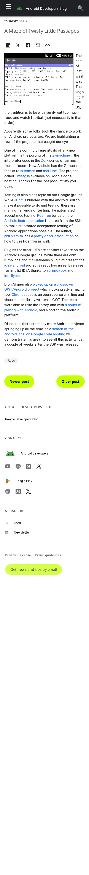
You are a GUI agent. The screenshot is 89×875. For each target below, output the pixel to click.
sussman (27, 171)
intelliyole (12, 275)
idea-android (14, 265)
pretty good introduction (54, 236)
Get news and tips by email (33, 569)
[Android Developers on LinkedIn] (21, 466)
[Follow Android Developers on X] (41, 466)
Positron (44, 215)
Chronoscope (22, 294)
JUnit (18, 200)
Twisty (20, 176)
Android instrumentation (24, 220)
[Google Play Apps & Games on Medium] (21, 491)
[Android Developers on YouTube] (10, 466)
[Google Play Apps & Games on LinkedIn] (10, 491)
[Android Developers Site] (13, 453)
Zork (44, 160)
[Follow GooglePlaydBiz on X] (31, 491)
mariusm (50, 171)
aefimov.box (57, 270)
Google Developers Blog (22, 419)
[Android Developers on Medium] (31, 466)
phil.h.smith (13, 236)
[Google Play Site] (10, 481)
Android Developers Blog (46, 8)
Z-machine (61, 155)
